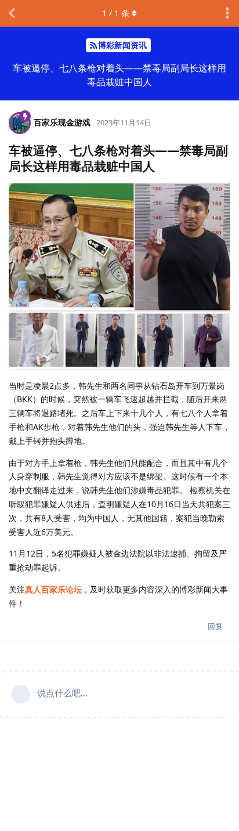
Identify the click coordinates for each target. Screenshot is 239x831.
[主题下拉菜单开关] (227, 13)
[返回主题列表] (11, 13)
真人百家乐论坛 (53, 589)
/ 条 (115, 13)
